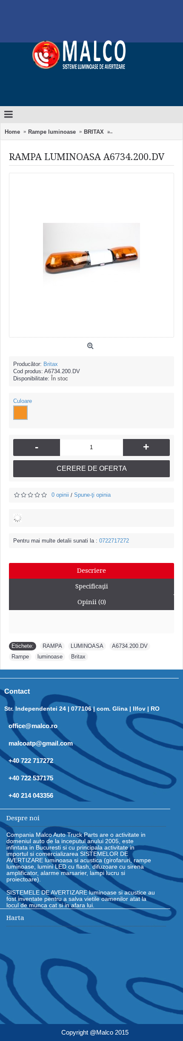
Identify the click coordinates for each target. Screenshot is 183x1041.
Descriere (91, 570)
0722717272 (114, 540)
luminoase (50, 656)
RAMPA (52, 646)
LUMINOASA (87, 646)
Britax (50, 364)
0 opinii (60, 495)
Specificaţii (91, 586)
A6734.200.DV (130, 646)
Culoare (22, 401)
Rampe (20, 656)
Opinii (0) (91, 602)
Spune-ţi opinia (92, 495)
